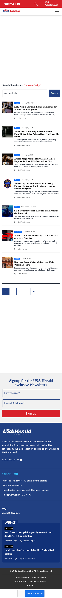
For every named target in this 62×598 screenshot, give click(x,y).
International (23, 490)
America (7, 481)
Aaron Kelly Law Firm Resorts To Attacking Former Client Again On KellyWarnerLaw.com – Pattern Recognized (35, 186)
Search (54, 93)
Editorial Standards (12, 485)
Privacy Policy (22, 578)
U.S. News (26, 495)
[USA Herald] (11, 11)
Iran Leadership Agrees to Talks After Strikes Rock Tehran (30, 552)
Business (35, 490)
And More (18, 481)
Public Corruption (11, 495)
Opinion (45, 490)
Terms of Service (38, 578)
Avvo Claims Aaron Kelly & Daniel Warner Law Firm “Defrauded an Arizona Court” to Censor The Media (36, 134)
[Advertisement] (31, 47)
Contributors (21, 581)
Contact (31, 585)
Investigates (9, 490)
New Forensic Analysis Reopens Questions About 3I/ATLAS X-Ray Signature (28, 534)
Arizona (28, 481)
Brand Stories (40, 481)
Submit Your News (38, 581)
